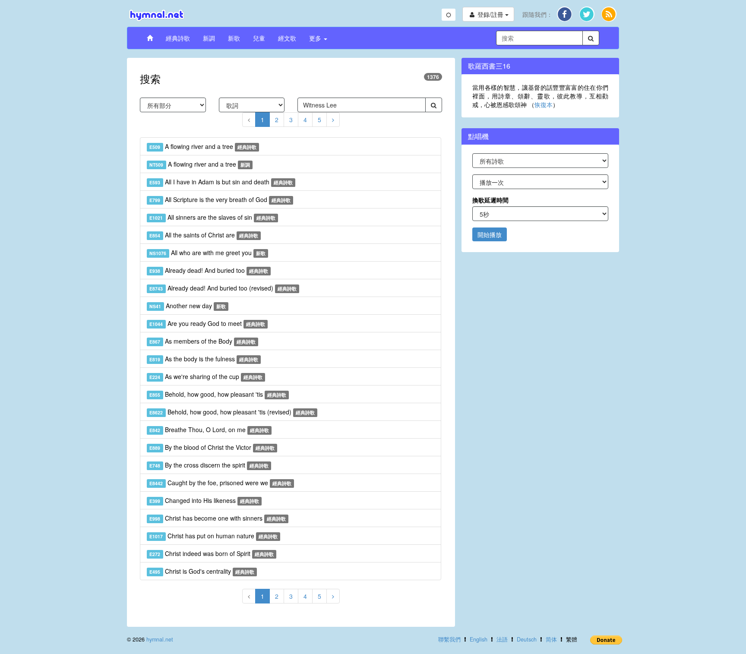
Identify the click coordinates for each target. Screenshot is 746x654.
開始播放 (489, 234)
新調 (209, 38)
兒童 (259, 38)
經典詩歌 (178, 38)
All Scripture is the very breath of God (220, 199)
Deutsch (527, 639)
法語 (502, 639)
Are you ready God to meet (207, 323)
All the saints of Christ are (203, 235)
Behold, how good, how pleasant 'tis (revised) (232, 412)
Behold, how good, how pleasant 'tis (217, 394)
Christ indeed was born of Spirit (211, 553)
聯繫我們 (449, 639)
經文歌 (287, 38)
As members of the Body (202, 341)
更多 (316, 38)
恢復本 (543, 104)
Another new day (187, 305)
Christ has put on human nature (213, 535)
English (478, 639)
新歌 (234, 38)
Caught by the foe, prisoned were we (220, 482)
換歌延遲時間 (490, 200)
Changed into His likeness (204, 500)
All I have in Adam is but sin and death (221, 181)
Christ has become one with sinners (217, 518)
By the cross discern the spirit (209, 465)
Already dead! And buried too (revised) (223, 288)
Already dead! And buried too (208, 270)
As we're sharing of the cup (205, 376)
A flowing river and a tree (202, 146)
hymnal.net (159, 639)
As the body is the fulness (203, 358)
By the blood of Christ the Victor (212, 447)
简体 (551, 639)
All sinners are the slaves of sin (212, 217)
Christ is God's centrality (201, 571)
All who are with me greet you (207, 252)
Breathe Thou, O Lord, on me (209, 429)
